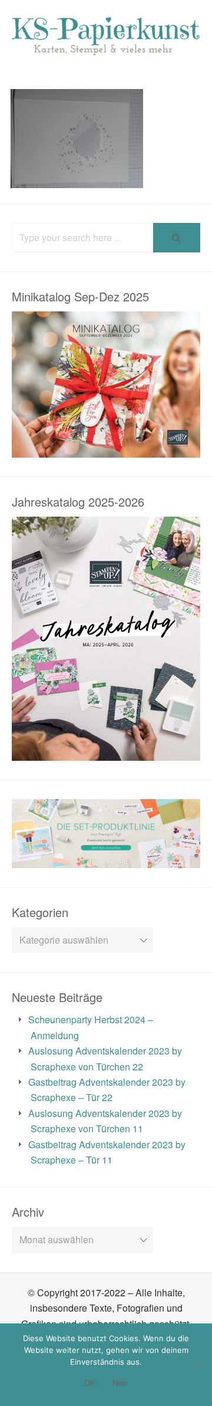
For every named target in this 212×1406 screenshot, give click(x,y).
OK (89, 1382)
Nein (120, 1382)
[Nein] (197, 1365)
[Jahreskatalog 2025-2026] (106, 752)
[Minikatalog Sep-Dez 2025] (106, 449)
